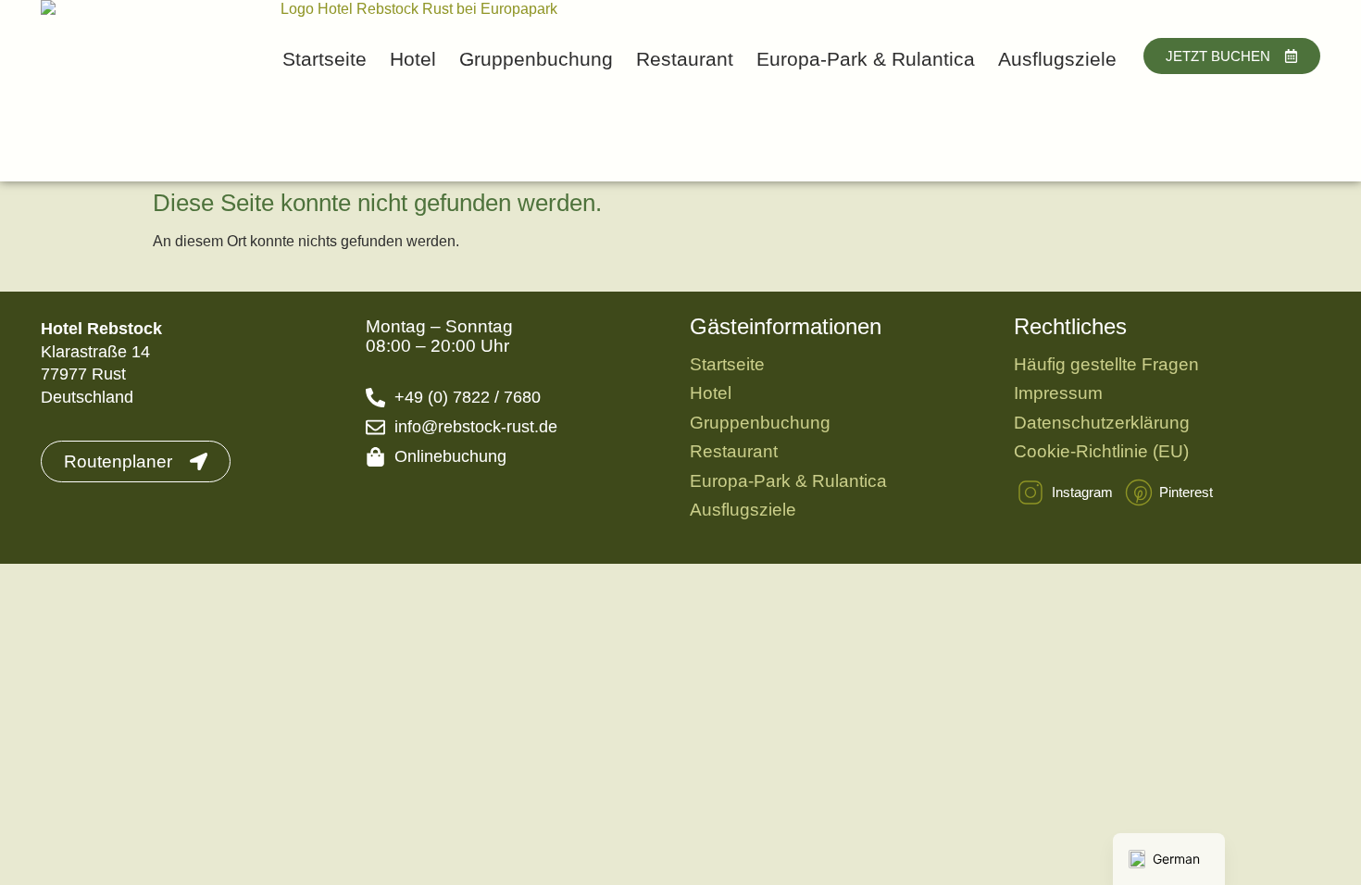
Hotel (413, 58)
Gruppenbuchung (536, 58)
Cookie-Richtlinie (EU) (1101, 451)
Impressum (1058, 393)
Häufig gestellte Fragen (1106, 364)
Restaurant (684, 58)
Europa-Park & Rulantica (865, 58)
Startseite (324, 58)
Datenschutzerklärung (1102, 422)
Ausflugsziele (1057, 58)
